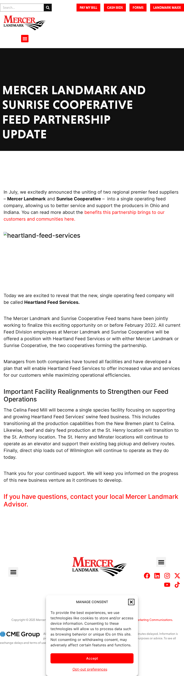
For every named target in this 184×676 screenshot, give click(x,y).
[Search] (48, 7)
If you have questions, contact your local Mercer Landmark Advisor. (91, 500)
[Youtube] (167, 584)
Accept (92, 658)
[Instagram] (167, 575)
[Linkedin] (157, 575)
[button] (131, 602)
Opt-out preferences (89, 669)
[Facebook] (146, 575)
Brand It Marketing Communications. (148, 620)
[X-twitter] (177, 575)
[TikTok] (177, 584)
